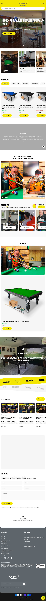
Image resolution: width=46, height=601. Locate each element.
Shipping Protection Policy (6, 551)
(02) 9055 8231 (27, 541)
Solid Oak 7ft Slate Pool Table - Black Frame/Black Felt (26, 107)
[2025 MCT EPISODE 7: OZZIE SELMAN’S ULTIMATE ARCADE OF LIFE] (9, 408)
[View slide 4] (25, 523)
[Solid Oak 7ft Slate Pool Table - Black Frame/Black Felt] (26, 95)
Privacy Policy (25, 507)
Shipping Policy (4, 541)
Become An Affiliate (5, 553)
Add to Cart (7, 115)
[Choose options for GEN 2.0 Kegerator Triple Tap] (7, 224)
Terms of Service (33, 507)
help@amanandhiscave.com (29, 546)
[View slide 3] (23, 523)
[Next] (43, 45)
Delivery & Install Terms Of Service (7, 550)
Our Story (3, 538)
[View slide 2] (22, 523)
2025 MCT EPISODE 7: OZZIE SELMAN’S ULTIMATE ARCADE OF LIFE (8, 418)
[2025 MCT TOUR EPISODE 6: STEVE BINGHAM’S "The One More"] (27, 408)
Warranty (3, 546)
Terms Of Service (4, 548)
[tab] (5, 83)
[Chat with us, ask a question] (43, 598)
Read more (3, 426)
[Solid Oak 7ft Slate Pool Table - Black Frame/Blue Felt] (9, 95)
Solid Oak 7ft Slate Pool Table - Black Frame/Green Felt (16, 321)
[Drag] (23, 180)
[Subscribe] (24, 584)
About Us (3, 534)
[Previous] (3, 45)
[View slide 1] (21, 523)
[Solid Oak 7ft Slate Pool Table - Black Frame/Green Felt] (23, 298)
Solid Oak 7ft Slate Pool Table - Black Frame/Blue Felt (8, 107)
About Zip (3, 555)
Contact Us (3, 536)
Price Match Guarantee (5, 545)
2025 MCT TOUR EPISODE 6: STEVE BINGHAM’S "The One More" (25, 418)
